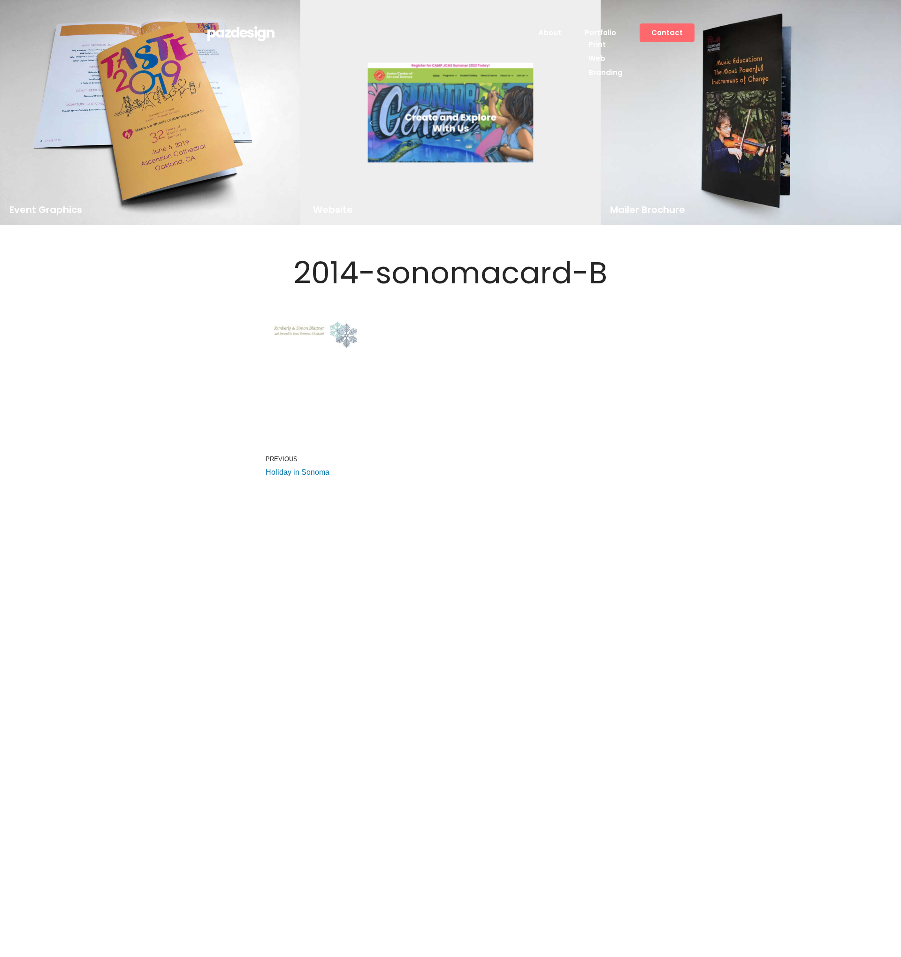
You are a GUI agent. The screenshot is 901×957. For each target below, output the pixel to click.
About (549, 33)
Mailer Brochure (647, 210)
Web (596, 58)
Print (597, 44)
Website (332, 210)
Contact (667, 33)
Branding (605, 72)
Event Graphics (45, 210)
